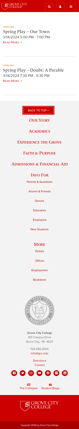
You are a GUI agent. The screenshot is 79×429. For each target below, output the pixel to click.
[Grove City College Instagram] (31, 373)
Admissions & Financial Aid (39, 163)
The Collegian (29, 388)
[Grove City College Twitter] (23, 373)
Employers (39, 220)
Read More (11, 42)
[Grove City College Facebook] (14, 373)
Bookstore (39, 280)
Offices (39, 261)
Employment (39, 270)
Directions (39, 361)
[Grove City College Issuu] (48, 373)
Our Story (39, 120)
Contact (40, 365)
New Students (39, 229)
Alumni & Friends (39, 191)
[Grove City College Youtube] (39, 373)
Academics (39, 131)
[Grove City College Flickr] (56, 373)
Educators (39, 210)
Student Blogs (50, 388)
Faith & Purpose (39, 152)
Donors (39, 201)
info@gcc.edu (39, 353)
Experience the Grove (39, 142)
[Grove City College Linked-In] (65, 373)
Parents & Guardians (39, 182)
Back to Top (37, 110)
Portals (39, 251)
